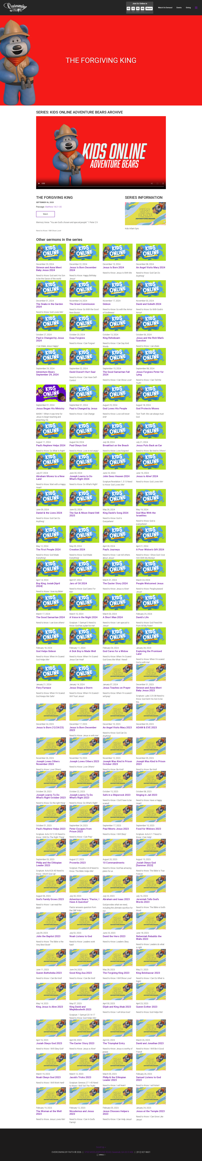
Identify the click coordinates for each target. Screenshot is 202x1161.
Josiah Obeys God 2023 (49, 1043)
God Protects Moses (147, 408)
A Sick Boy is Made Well (82, 651)
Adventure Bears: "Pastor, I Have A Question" (84, 900)
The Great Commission (82, 304)
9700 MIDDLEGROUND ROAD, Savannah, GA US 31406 (109, 1152)
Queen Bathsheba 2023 (49, 972)
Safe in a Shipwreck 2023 (116, 795)
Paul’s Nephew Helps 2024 (50, 445)
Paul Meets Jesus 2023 (116, 828)
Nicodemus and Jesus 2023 (81, 1112)
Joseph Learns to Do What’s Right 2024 (80, 477)
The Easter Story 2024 (115, 583)
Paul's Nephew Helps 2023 (50, 828)
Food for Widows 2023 (148, 828)
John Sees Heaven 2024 (116, 476)
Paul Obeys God (78, 445)
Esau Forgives (77, 338)
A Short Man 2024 (113, 617)
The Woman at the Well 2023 (49, 1112)
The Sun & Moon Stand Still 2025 (84, 514)
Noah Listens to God (80, 936)
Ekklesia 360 (101, 1155)
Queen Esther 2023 (146, 1006)
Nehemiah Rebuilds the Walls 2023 (149, 937)
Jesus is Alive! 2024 (147, 476)
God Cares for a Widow (115, 651)
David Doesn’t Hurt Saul (82, 372)
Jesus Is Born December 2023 (83, 729)
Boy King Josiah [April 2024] (48, 585)
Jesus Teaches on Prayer (117, 687)
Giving (188, 8)
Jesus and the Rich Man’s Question (150, 339)
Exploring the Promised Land (149, 652)
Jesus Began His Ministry (50, 408)
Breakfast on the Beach (116, 445)
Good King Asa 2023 (80, 972)
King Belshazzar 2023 (148, 972)
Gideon (106, 304)
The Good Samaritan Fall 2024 (116, 373)
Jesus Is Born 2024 (113, 267)
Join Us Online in (139, 3)
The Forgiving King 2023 (116, 972)
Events (179, 8)
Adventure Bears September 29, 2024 (47, 373)
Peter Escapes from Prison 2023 (80, 830)
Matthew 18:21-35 (53, 207)
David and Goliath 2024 (148, 304)
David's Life (142, 617)
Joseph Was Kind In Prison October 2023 (117, 762)
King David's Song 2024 (115, 512)
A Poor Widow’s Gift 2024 (150, 549)
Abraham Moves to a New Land (50, 477)
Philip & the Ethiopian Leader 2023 (114, 1078)
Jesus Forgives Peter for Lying (150, 373)
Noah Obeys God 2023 (48, 1077)
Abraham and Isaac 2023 (116, 899)
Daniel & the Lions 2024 (49, 512)
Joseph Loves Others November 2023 (48, 762)
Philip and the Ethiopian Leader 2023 (49, 864)
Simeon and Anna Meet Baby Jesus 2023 (149, 689)
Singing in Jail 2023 (146, 795)
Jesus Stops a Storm (80, 687)
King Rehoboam (111, 338)
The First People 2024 (48, 549)
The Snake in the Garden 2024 (49, 305)
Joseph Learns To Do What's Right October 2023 (51, 796)
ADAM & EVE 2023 (146, 727)
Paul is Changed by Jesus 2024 (50, 339)
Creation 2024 (77, 549)
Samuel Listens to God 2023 (148, 1078)
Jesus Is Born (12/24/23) (50, 727)
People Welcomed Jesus (149, 583)
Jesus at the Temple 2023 (150, 1111)
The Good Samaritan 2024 (50, 617)
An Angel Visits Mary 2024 (150, 267)
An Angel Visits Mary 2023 (117, 727)
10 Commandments (113, 862)
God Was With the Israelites (146, 514)
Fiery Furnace (43, 687)
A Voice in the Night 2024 (83, 617)
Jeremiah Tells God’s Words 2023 (147, 900)
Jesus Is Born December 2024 (83, 269)
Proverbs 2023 (77, 862)
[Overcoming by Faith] (15, 8)
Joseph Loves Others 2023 (84, 761)
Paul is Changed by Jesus (83, 408)
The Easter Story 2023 (81, 1043)
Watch (149, 8)
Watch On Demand (165, 8)
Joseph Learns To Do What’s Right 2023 (81, 796)
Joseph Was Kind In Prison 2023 (150, 762)
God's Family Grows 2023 (50, 899)
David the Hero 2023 (114, 936)
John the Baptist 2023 (48, 936)
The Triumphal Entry (114, 1043)
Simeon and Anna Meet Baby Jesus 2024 (49, 269)
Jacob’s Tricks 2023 (80, 1077)
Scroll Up (100, 1147)
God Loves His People (115, 408)
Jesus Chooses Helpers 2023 (116, 1112)
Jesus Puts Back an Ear (149, 445)
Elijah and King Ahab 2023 (117, 1006)
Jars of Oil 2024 (78, 583)
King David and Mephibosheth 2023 (80, 1008)
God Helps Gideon (46, 651)
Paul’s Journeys (111, 549)
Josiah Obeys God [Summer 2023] (146, 864)
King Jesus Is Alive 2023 (49, 1006)
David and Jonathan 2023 (150, 1043)
